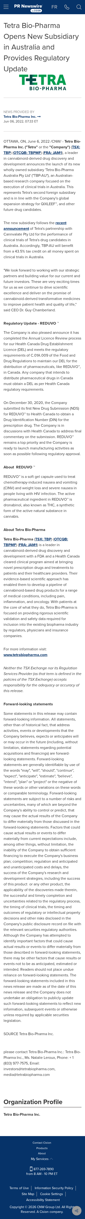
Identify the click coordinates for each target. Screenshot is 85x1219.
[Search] (79, 7)
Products (42, 1148)
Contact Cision (42, 1143)
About (42, 1153)
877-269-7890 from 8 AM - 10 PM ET (42, 1171)
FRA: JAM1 (53, 152)
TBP (7, 152)
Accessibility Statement (43, 1199)
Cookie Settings (51, 1194)
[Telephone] (67, 7)
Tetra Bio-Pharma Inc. (22, 1114)
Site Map (28, 1194)
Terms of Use (19, 1188)
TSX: (76, 147)
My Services (40, 1158)
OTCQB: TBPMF (27, 152)
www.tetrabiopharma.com (25, 654)
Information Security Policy (54, 1188)
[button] (42, 82)
